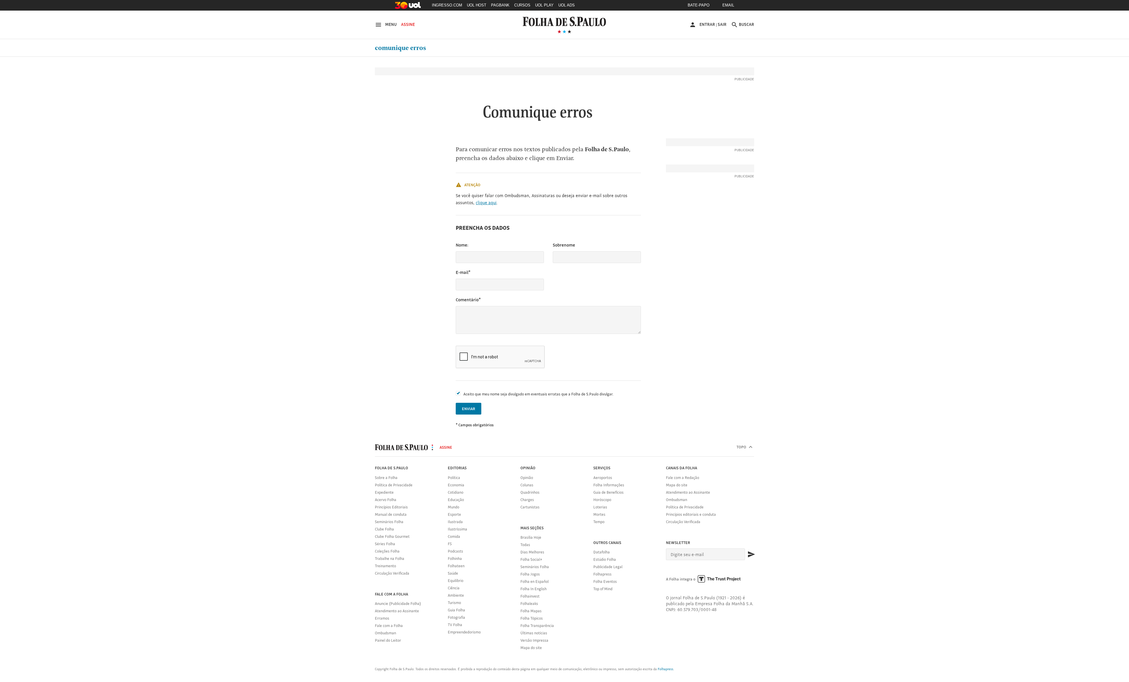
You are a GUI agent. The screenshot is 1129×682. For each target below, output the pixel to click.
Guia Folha (456, 610)
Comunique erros (400, 48)
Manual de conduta (391, 514)
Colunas (526, 485)
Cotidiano (455, 492)
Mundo (453, 507)
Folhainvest (530, 596)
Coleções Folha (387, 551)
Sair (722, 24)
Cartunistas (530, 507)
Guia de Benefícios (608, 492)
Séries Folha (385, 543)
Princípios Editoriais (391, 507)
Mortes (599, 514)
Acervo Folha (385, 499)
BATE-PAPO (698, 5)
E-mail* (463, 272)
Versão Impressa (534, 640)
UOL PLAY (544, 5)
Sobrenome (564, 245)
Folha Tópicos (531, 618)
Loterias (600, 507)
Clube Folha (384, 529)
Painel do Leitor (388, 640)
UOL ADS (566, 5)
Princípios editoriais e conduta (691, 514)
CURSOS (522, 5)
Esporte (454, 514)
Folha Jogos (530, 574)
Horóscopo (602, 499)
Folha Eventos (605, 581)
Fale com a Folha (389, 625)
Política (454, 477)
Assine (408, 24)
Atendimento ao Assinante (397, 610)
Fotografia (456, 617)
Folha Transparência (537, 625)
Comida (454, 536)
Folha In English (533, 588)
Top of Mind (602, 588)
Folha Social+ (531, 559)
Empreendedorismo (464, 632)
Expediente (384, 492)
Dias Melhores (532, 552)
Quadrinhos (530, 492)
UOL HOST (476, 5)
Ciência (454, 587)
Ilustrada (455, 521)
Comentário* (468, 300)
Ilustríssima (457, 529)
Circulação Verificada (392, 573)
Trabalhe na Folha (389, 558)
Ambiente (456, 595)
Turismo (454, 602)
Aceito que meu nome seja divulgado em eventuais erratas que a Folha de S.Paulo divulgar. (538, 394)
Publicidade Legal (607, 566)
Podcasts (455, 551)
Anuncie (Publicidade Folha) (398, 603)
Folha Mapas (531, 610)
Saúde (453, 573)
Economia (456, 485)
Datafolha (601, 552)
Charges (527, 499)
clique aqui (486, 202)
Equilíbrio (455, 580)
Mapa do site (531, 647)
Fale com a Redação (682, 477)
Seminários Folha (389, 521)
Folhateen (456, 565)
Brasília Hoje (530, 537)
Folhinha (455, 558)
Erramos (382, 618)
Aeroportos (602, 477)
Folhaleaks (529, 603)
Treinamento (385, 565)
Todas (525, 544)
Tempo (598, 521)
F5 (450, 543)
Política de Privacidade (393, 485)
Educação (456, 499)
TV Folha (455, 624)
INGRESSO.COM (447, 5)
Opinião (526, 477)
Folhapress (602, 574)
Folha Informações (608, 485)
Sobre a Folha (386, 477)
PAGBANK (500, 5)
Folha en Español (534, 581)
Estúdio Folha (604, 559)
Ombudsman (385, 633)
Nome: (462, 245)
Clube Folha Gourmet (392, 536)
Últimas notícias (533, 633)
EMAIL (728, 5)
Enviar (468, 408)
